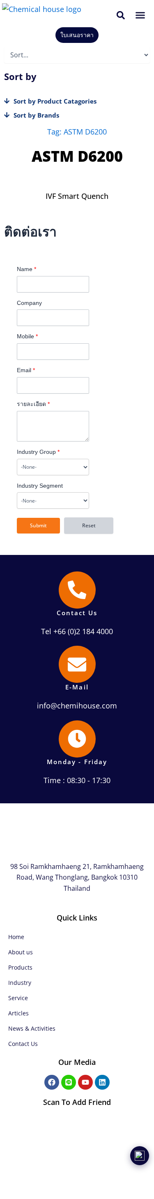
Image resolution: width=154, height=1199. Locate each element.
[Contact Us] (77, 590)
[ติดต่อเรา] (139, 1155)
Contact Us (77, 613)
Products (20, 967)
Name (26, 269)
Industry (19, 983)
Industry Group (38, 451)
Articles (18, 1013)
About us (20, 952)
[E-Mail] (77, 664)
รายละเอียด (33, 404)
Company (29, 303)
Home (16, 937)
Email (26, 370)
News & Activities (31, 1028)
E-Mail (77, 687)
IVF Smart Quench (77, 196)
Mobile (27, 336)
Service (18, 998)
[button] (121, 15)
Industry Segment (40, 485)
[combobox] (53, 467)
